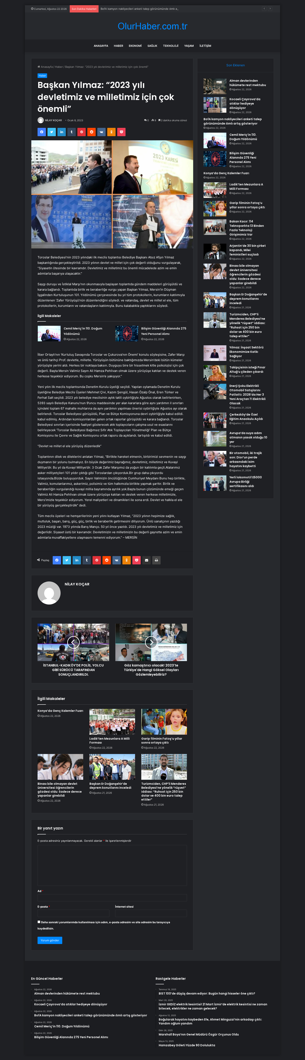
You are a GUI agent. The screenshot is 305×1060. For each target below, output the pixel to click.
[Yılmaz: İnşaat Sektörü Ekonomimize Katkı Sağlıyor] (215, 353)
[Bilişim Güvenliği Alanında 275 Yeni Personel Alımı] (126, 333)
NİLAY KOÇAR (53, 120)
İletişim (205, 45)
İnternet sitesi (124, 906)
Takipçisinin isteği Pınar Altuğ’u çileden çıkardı (247, 369)
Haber (118, 45)
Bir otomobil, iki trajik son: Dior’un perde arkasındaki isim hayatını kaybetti (245, 459)
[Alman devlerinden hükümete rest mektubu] (215, 86)
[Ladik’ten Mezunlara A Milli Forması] (112, 722)
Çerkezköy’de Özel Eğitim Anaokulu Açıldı (246, 416)
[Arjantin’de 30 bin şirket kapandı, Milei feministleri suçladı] (215, 251)
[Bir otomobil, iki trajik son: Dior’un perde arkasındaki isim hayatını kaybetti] (215, 458)
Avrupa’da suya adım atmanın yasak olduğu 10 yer (248, 437)
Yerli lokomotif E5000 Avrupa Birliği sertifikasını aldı (245, 481)
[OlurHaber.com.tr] (152, 26)
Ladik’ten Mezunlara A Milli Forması (109, 741)
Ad (40, 891)
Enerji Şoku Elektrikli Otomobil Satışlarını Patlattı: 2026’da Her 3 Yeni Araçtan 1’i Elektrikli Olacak (247, 394)
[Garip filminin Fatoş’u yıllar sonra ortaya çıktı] (164, 722)
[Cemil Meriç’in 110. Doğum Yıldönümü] (49, 333)
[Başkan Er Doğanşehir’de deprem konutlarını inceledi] (112, 767)
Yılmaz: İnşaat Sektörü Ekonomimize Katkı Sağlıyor (246, 351)
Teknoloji (170, 45)
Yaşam (189, 45)
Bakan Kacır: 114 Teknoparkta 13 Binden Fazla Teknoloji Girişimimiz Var (246, 228)
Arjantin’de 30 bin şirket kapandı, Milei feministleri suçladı (247, 250)
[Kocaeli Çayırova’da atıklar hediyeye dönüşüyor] (215, 105)
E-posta (44, 906)
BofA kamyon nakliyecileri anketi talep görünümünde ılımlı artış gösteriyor (148, 8)
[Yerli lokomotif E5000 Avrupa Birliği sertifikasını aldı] (215, 483)
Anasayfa (101, 45)
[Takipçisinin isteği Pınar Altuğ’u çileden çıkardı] (215, 373)
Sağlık (152, 45)
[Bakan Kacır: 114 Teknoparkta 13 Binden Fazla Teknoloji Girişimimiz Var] (215, 227)
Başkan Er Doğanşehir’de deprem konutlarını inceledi (110, 786)
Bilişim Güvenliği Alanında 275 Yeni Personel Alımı (242, 157)
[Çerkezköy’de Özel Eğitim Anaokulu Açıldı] (215, 420)
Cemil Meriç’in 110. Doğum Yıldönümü (243, 137)
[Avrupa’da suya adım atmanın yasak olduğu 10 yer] (215, 439)
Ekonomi (135, 45)
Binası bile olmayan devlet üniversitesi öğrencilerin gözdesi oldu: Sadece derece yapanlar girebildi (60, 790)
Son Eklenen (235, 65)
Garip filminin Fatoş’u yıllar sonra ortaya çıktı (161, 741)
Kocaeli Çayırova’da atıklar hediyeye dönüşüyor (244, 103)
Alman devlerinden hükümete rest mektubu (247, 83)
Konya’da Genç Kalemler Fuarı (60, 711)
